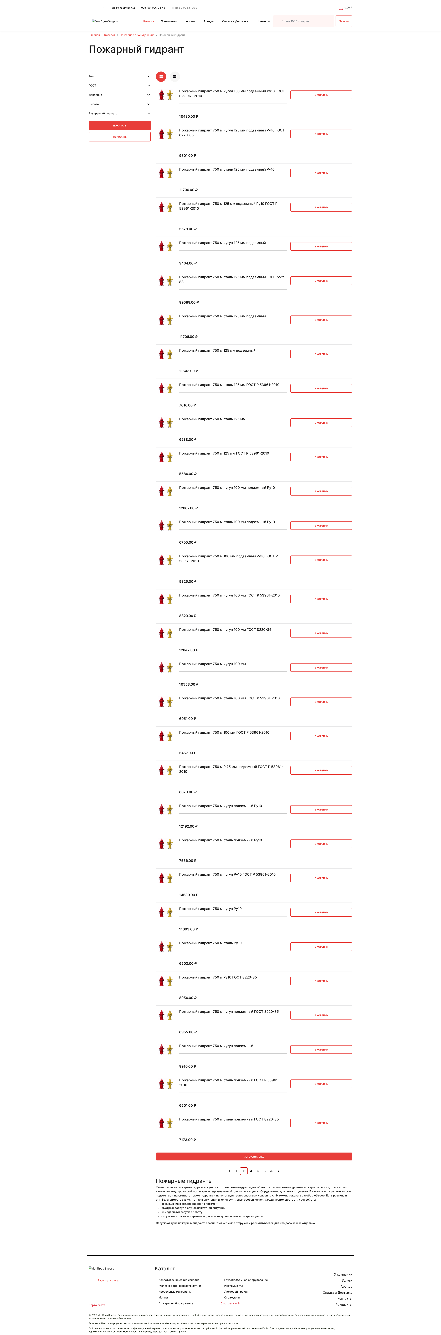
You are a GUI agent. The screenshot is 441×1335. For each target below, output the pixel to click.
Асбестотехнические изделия (178, 1280)
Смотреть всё (229, 1303)
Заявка (344, 21)
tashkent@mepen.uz (123, 7)
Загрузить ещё (254, 1156)
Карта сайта (97, 1305)
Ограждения (232, 1297)
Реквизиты (344, 1304)
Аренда (209, 21)
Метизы (163, 1297)
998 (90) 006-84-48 (153, 7)
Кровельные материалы (174, 1291)
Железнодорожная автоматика (180, 1285)
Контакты (263, 21)
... (265, 1171)
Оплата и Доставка (235, 21)
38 (271, 1171)
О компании (169, 21)
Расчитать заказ (109, 1280)
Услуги (190, 21)
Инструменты (233, 1285)
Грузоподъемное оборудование (246, 1280)
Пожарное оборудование (175, 1303)
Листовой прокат (236, 1291)
